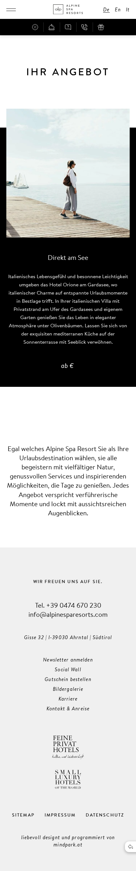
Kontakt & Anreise (68, 708)
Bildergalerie (68, 689)
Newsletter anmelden (68, 659)
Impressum (60, 815)
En (118, 9)
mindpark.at (67, 844)
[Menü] (11, 9)
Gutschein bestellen (68, 679)
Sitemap (23, 815)
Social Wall (68, 669)
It (128, 9)
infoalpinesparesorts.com (68, 614)
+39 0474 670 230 (73, 605)
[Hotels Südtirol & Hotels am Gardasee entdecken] (68, 9)
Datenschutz (105, 815)
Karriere (68, 699)
